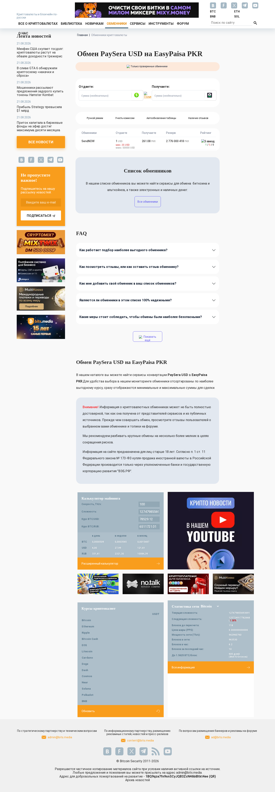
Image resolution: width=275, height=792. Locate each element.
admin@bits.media (60, 737)
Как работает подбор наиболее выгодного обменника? (123, 250)
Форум (183, 24)
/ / (209, 144)
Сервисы (137, 24)
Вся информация (183, 667)
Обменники (117, 24)
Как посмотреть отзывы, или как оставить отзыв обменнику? (129, 267)
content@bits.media (140, 740)
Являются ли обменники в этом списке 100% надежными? (125, 300)
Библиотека (71, 24)
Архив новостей (137, 780)
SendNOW (88, 141)
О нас (23, 33)
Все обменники (148, 201)
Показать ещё (149, 338)
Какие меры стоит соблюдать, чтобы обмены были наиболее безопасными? (140, 317)
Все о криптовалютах (38, 24)
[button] (137, 95)
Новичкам (94, 24)
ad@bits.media (221, 737)
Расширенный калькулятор (100, 563)
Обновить (88, 711)
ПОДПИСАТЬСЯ (39, 216)
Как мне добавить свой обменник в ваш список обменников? (127, 283)
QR (212, 776)
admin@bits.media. (189, 772)
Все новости (40, 142)
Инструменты (161, 24)
